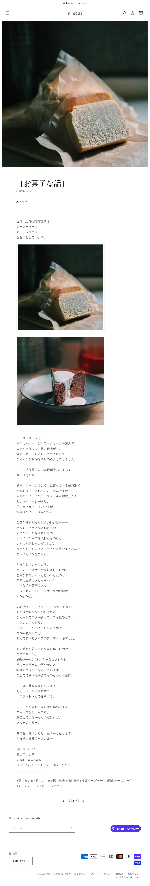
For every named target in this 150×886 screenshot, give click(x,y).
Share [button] (23, 201)
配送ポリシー (134, 873)
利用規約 (120, 873)
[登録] (71, 828)
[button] (8, 13)
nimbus (47, 873)
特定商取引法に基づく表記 (128, 877)
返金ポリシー (80, 873)
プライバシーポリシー (101, 873)
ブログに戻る (78, 801)
